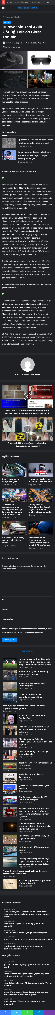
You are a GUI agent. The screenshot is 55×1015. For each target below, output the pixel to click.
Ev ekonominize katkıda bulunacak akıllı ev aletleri (41, 480)
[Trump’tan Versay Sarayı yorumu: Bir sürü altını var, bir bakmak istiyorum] (10, 730)
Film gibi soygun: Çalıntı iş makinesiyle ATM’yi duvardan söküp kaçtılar (35, 742)
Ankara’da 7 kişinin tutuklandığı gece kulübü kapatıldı (33, 673)
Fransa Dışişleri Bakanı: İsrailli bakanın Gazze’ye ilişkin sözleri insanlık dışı (25, 872)
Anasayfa (8, 17)
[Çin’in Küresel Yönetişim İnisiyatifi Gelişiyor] (10, 789)
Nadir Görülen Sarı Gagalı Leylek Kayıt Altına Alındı (34, 837)
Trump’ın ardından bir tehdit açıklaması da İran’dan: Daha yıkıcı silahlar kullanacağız (35, 826)
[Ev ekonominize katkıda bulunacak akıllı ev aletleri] (41, 470)
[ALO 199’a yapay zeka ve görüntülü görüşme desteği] (10, 884)
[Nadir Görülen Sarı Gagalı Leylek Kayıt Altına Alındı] (10, 839)
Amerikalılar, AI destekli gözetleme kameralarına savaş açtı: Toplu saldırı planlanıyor (34, 155)
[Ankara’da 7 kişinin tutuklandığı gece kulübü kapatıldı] (10, 675)
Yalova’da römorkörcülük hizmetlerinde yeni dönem (31, 695)
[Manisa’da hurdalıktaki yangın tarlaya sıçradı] (10, 686)
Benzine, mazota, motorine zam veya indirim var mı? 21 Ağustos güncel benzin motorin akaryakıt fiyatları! (34, 812)
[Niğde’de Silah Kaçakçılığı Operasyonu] (10, 778)
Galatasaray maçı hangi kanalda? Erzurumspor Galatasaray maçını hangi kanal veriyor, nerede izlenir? (35, 662)
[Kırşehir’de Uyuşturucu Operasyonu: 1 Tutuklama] (10, 766)
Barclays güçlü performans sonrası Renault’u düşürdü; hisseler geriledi (24, 707)
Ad (4, 600)
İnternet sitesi (7, 619)
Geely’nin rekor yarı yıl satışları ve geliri (12, 480)
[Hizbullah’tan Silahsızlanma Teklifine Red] (10, 719)
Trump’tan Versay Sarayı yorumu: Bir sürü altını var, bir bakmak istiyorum (34, 729)
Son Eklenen (27, 651)
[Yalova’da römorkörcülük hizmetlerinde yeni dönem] (10, 698)
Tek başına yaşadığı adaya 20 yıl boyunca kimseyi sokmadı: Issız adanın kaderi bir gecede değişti (34, 861)
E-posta (6, 609)
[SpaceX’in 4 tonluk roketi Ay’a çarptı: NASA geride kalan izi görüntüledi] (9, 143)
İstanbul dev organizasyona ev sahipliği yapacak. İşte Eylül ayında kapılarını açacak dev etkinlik (12, 509)
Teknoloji (16, 17)
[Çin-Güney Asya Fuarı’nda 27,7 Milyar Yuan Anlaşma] (10, 800)
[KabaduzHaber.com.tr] (27, 7)
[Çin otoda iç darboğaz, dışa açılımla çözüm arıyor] (14, 528)
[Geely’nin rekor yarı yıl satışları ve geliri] (14, 470)
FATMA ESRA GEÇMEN (14, 43)
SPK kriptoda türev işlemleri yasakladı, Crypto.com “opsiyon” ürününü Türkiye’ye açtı (39, 541)
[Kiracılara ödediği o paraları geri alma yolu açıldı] (10, 755)
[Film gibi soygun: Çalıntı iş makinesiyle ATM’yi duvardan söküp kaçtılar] (10, 742)
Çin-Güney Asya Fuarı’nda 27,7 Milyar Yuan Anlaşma (33, 798)
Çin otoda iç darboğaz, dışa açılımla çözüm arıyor (13, 540)
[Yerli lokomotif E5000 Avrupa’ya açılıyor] (10, 851)
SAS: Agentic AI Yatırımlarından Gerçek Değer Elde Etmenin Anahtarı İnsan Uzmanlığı (40, 508)
